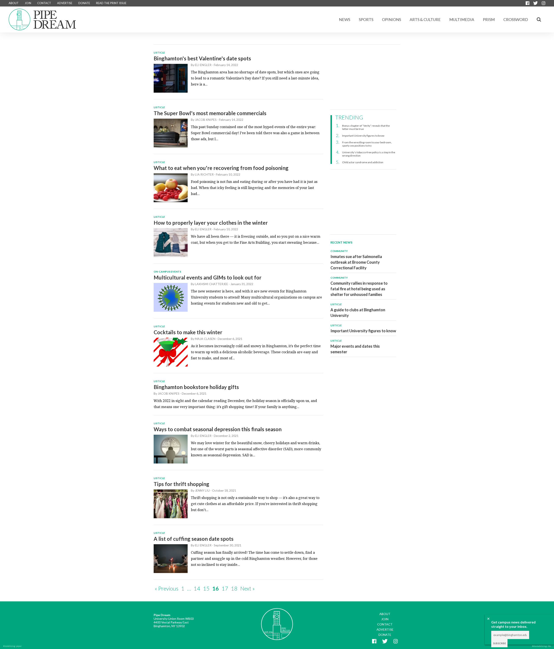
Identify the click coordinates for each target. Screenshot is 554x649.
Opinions (391, 19)
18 (234, 588)
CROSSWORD (515, 19)
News (344, 19)
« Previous (166, 588)
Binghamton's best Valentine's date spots (202, 58)
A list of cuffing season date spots (194, 539)
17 (225, 588)
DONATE (84, 3)
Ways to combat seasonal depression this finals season (218, 429)
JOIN (28, 3)
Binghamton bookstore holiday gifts (196, 387)
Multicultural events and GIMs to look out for (207, 277)
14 (197, 588)
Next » (247, 588)
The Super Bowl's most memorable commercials (210, 113)
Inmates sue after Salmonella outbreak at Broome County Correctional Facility (356, 262)
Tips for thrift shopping (181, 484)
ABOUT (14, 3)
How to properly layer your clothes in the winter (211, 223)
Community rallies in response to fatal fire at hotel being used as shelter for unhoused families (359, 289)
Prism (489, 19)
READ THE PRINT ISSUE (111, 3)
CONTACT (44, 3)
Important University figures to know (363, 135)
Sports (366, 19)
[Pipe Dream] (277, 620)
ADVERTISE (64, 3)
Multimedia (461, 19)
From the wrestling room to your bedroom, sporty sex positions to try (367, 144)
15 (206, 588)
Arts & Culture (425, 19)
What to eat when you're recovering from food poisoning (221, 168)
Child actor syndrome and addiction (362, 162)
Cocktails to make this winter (188, 332)
